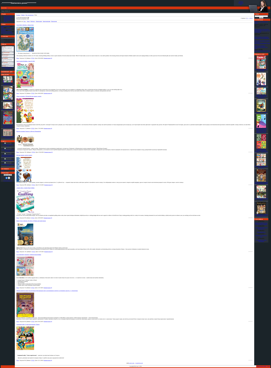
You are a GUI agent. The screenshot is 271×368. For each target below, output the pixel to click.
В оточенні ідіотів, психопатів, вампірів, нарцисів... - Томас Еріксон (261, 150)
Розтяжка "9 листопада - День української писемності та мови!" (8, 126)
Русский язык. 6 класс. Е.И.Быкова (261, 240)
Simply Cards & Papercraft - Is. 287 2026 (261, 70)
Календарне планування (7, 33)
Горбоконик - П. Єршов (261, 112)
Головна (241, 1)
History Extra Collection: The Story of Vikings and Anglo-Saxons (31, 220)
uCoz (268, 366)
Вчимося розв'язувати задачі (8, 145)
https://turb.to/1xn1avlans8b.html (262, 38)
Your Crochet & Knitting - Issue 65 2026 (25, 61)
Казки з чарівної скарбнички (261, 37)
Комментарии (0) (48, 58)
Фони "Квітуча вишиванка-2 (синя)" (8, 83)
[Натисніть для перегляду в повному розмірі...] (25, 51)
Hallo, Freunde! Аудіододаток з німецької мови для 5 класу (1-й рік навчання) (262, 30)
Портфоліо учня (8, 100)
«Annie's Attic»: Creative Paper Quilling (25, 187)
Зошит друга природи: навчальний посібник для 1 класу (261, 47)
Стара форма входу (7, 180)
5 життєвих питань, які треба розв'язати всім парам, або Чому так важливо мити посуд (261, 130)
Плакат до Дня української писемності (7, 137)
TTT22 (2, 170)
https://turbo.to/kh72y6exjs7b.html (262, 51)
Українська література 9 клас (261, 236)
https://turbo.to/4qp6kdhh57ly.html (262, 43)
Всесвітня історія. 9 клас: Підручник (8, 150)
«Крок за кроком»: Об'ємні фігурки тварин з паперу (28, 96)
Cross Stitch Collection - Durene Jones (25, 25)
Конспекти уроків (5, 26)
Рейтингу (32, 21)
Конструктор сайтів (261, 366)
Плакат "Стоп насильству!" (7, 109)
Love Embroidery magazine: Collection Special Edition (28, 254)
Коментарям (39, 21)
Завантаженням (46, 21)
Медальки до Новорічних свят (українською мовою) (7, 155)
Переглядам (54, 21)
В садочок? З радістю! (7, 160)
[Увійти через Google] (9, 178)
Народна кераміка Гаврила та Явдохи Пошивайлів (28, 131)
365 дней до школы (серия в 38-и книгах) (261, 167)
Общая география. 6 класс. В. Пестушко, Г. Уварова (261, 223)
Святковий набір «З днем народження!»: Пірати (28, 324)
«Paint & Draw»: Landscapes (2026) (261, 199)
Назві (28, 21)
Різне (2, 27)
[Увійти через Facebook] (6, 178)
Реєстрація (240, 3)
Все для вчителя (29, 15)
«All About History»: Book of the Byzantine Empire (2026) (261, 183)
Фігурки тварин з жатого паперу (24, 155)
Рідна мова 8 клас (261, 232)
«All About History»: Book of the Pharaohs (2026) (261, 215)
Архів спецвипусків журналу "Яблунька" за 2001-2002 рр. (261, 96)
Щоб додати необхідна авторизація (7, 68)
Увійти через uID (7, 174)
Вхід (241, 4)
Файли (23, 15)
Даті (24, 21)
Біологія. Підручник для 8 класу (8, 165)
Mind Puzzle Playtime (261, 85)
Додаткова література (6, 29)
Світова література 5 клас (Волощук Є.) (261, 228)
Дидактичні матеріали (6, 31)
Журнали (3, 30)
